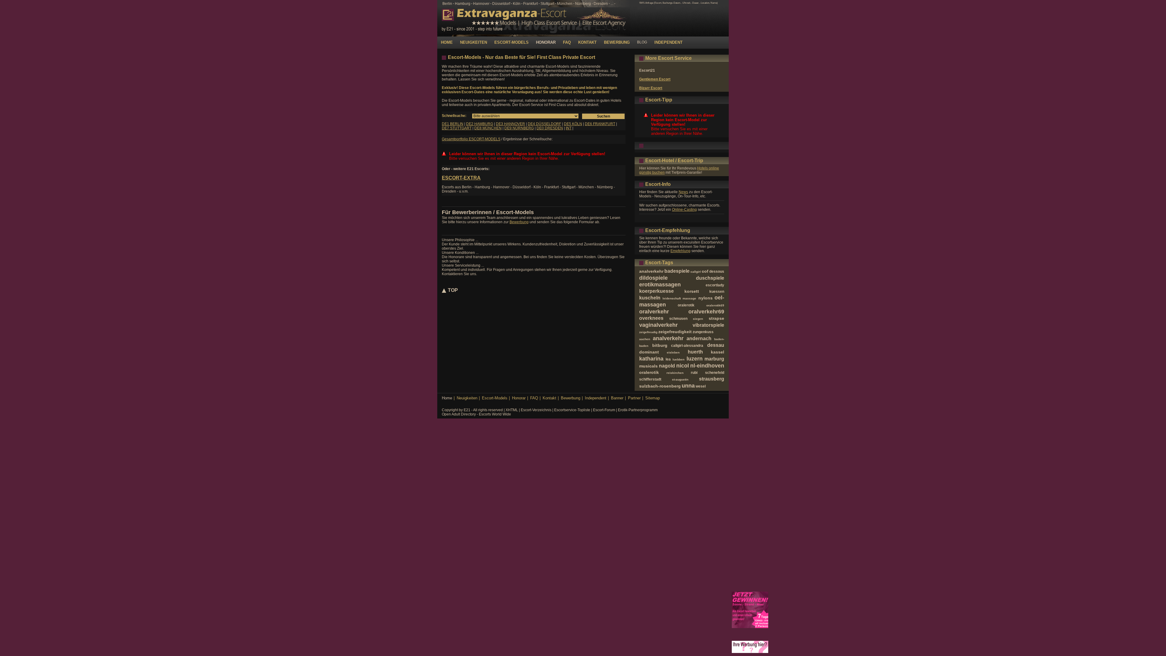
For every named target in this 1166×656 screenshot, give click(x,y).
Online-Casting (684, 209)
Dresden (601, 4)
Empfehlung (680, 251)
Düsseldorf (501, 4)
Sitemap (652, 398)
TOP (453, 290)
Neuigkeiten (467, 398)
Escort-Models (494, 398)
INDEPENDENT (668, 42)
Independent (595, 398)
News (683, 192)
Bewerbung (519, 222)
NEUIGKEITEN (473, 42)
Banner (617, 398)
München (564, 4)
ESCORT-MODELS (511, 42)
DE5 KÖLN (573, 124)
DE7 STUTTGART (457, 128)
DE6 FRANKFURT (600, 124)
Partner (634, 398)
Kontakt (549, 398)
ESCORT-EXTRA (461, 177)
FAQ (567, 42)
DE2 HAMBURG (479, 124)
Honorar (519, 398)
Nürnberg (583, 4)
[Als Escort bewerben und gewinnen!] (750, 627)
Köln (516, 4)
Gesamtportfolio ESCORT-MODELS (471, 139)
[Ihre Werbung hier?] (750, 652)
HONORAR (546, 42)
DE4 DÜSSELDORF (544, 124)
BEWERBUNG (617, 42)
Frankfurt (530, 4)
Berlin (447, 4)
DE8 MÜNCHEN (488, 128)
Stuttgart (547, 4)
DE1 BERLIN (452, 124)
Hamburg (462, 4)
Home (447, 398)
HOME (447, 42)
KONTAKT (587, 42)
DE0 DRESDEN (550, 128)
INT (568, 128)
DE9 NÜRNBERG (519, 128)
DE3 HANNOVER (510, 124)
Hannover (481, 4)
